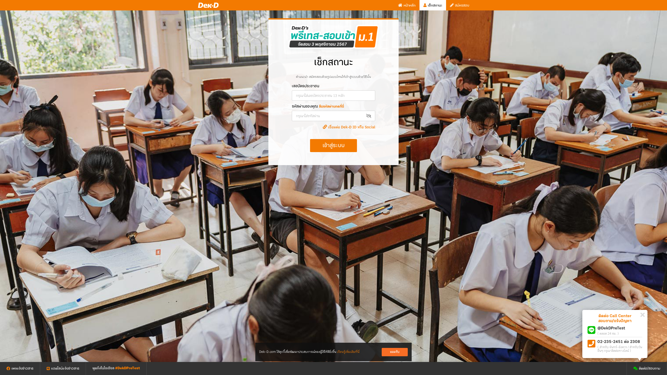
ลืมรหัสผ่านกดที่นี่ (331, 107)
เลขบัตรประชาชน (305, 86)
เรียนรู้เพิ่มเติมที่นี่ (348, 352)
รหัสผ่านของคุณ (318, 106)
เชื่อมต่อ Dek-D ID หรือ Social (351, 127)
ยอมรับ (394, 352)
